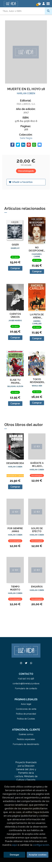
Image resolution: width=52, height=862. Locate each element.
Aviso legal (26, 704)
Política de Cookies (26, 719)
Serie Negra (26, 138)
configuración (41, 844)
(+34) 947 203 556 (26, 678)
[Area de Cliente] (43, 3)
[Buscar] (48, 11)
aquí (14, 844)
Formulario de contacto (26, 688)
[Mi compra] (39, 3)
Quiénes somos (26, 734)
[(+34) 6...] (31, 663)
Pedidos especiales (26, 739)
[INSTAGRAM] (21, 663)
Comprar (15, 268)
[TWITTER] (26, 663)
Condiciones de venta (26, 709)
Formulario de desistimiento (26, 744)
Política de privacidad (26, 714)
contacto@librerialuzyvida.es (26, 683)
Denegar (14, 854)
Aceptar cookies (38, 854)
